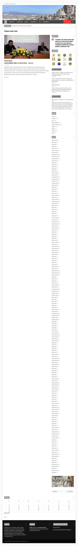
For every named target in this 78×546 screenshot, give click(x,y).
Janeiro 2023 (54, 219)
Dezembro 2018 (55, 313)
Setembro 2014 (55, 413)
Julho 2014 (54, 417)
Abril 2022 (54, 238)
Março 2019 (54, 307)
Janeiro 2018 (54, 331)
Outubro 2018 (54, 317)
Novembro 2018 (55, 315)
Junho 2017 (54, 346)
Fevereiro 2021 (55, 266)
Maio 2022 (54, 236)
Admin (26, 21)
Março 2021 (54, 264)
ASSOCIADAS (19, 21)
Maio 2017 (54, 348)
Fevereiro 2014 (55, 427)
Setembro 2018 (55, 319)
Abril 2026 (54, 146)
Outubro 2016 (54, 362)
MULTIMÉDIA (46, 21)
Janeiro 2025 (54, 175)
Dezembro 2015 (55, 382)
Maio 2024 (54, 191)
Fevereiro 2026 (55, 150)
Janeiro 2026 (54, 152)
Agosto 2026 (54, 140)
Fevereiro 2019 (55, 309)
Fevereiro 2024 (55, 195)
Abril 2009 (54, 472)
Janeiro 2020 (54, 287)
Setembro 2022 (55, 228)
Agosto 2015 (54, 391)
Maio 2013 (54, 444)
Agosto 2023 (54, 205)
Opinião (53, 126)
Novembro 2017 (55, 336)
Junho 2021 (54, 258)
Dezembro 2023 (55, 199)
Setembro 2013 (55, 437)
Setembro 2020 (55, 274)
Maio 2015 (54, 397)
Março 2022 (54, 240)
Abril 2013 (54, 446)
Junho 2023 (54, 209)
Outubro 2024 (55, 181)
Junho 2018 (54, 323)
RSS (40, 21)
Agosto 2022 (54, 230)
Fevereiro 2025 (55, 173)
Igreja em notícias (57, 69)
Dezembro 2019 (55, 289)
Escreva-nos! (36, 527)
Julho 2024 (54, 187)
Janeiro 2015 (54, 405)
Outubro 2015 (54, 387)
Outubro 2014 (54, 411)
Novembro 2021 (55, 248)
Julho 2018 (54, 321)
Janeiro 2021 (54, 268)
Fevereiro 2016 (55, 378)
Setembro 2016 (55, 364)
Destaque (6, 60)
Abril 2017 (54, 350)
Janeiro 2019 (54, 311)
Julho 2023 (54, 207)
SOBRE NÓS (11, 21)
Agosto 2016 (54, 366)
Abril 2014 (54, 423)
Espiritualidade (55, 122)
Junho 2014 (54, 419)
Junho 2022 (54, 234)
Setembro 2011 (55, 466)
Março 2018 (54, 329)
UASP (6, 14)
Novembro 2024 (55, 179)
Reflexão (10, 60)
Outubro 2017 (54, 338)
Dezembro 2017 (55, 334)
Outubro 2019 (54, 293)
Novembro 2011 (55, 464)
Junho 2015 (54, 395)
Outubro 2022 (55, 225)
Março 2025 (54, 170)
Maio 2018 (54, 325)
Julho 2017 (54, 344)
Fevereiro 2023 (55, 217)
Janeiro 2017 (54, 356)
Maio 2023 (54, 211)
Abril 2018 (54, 327)
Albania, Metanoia (56, 84)
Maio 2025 (54, 166)
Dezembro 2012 (55, 454)
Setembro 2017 (55, 340)
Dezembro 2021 (55, 246)
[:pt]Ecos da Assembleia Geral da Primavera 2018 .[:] (23, 25)
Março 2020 (54, 283)
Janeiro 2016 (54, 380)
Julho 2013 (54, 440)
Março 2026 (54, 148)
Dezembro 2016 (55, 358)
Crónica (53, 116)
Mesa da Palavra (57, 96)
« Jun (5, 517)
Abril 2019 (54, 305)
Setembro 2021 (55, 252)
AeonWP (27, 541)
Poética (53, 128)
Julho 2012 (54, 458)
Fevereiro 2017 (55, 354)
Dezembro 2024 (55, 177)
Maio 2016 (54, 372)
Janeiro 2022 (54, 244)
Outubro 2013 (54, 435)
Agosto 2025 (54, 160)
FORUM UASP (33, 21)
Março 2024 (54, 193)
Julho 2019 (54, 299)
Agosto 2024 (54, 185)
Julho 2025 (54, 162)
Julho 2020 (54, 276)
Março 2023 (54, 215)
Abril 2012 (54, 462)
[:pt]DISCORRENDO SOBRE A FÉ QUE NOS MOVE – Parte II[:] (18, 63)
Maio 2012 (54, 460)
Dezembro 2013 (55, 431)
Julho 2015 (54, 393)
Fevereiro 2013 (55, 450)
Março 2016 (54, 376)
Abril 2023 (54, 213)
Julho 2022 (54, 232)
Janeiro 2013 (54, 452)
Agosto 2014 (54, 415)
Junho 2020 (54, 278)
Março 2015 (54, 401)
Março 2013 (54, 448)
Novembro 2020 (55, 272)
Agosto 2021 (54, 254)
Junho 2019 (54, 301)
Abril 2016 (54, 374)
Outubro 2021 (54, 250)
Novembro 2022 (55, 223)
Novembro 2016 (55, 360)
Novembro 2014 (55, 409)
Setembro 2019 (55, 295)
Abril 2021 (54, 262)
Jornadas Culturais (56, 124)
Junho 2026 (54, 142)
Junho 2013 (54, 442)
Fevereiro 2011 (55, 470)
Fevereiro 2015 (55, 403)
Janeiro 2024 (54, 197)
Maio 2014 (54, 421)
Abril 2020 (54, 281)
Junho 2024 (54, 189)
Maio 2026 (54, 144)
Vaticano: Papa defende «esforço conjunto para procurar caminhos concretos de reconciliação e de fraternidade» (63, 80)
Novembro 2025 (55, 156)
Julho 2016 (54, 368)
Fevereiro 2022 (55, 242)
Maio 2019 (54, 303)
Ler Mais (6, 77)
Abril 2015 (54, 399)
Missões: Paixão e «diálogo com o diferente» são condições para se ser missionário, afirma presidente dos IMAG (62, 74)
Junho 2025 (54, 164)
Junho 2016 (54, 370)
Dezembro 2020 (55, 270)
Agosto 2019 (54, 297)
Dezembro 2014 (55, 407)
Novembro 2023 (55, 201)
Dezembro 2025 (55, 154)
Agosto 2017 (54, 342)
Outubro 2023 (54, 203)
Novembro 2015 (55, 384)
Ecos (53, 120)
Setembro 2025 (55, 158)
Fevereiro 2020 (55, 285)
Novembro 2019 (55, 291)
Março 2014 (54, 425)
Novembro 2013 (55, 433)
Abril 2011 (54, 468)
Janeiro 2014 (54, 429)
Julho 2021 (54, 256)
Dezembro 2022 (55, 221)
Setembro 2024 (55, 183)
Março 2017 (54, 352)
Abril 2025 (54, 168)
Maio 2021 (54, 260)
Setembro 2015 (55, 389)
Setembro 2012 (55, 456)
